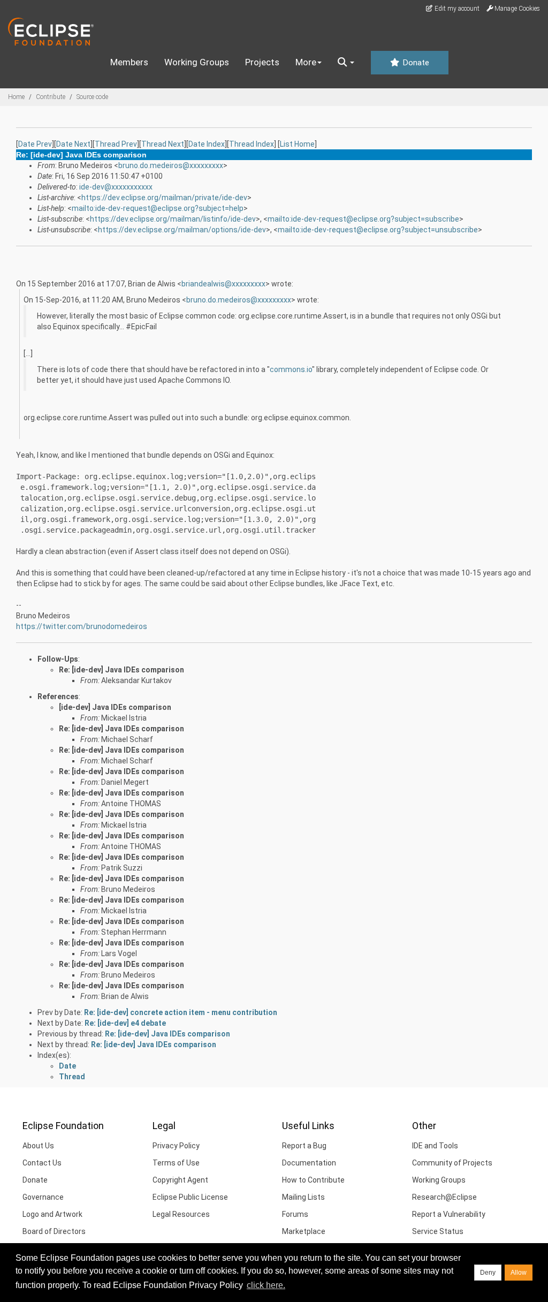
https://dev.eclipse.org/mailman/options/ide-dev (182, 229)
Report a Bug (304, 1145)
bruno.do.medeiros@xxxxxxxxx (170, 165)
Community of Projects (452, 1163)
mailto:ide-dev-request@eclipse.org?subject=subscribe (363, 219)
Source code (92, 97)
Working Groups (196, 62)
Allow (519, 1272)
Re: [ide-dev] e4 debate (125, 1023)
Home (16, 97)
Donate (414, 62)
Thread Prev (116, 144)
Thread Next (162, 144)
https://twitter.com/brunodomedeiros (81, 626)
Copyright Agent (180, 1180)
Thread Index (251, 144)
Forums (295, 1214)
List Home (297, 144)
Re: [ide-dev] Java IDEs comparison (121, 669)
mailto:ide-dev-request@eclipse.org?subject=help (157, 208)
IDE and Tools (435, 1145)
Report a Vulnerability (448, 1214)
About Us (38, 1145)
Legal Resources (181, 1214)
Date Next (73, 144)
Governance (43, 1197)
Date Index (206, 144)
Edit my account (456, 8)
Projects (262, 62)
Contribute (50, 97)
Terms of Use (176, 1163)
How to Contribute (313, 1180)
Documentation (309, 1163)
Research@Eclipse (444, 1197)
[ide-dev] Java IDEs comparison (115, 707)
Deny (488, 1272)
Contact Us (42, 1163)
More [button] (305, 62)
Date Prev (35, 144)
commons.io (291, 369)
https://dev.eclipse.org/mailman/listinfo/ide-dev (173, 219)
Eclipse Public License (190, 1197)
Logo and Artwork (52, 1214)
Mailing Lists (303, 1197)
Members (129, 62)
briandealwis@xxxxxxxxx (223, 283)
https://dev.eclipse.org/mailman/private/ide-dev (164, 197)
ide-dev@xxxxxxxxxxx (116, 187)
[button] (346, 63)
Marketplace (303, 1231)
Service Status (437, 1231)
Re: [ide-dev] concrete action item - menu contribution (180, 1012)
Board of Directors (54, 1231)
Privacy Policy (176, 1145)
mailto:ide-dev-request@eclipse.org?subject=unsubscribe (378, 229)
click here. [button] (266, 1285)
